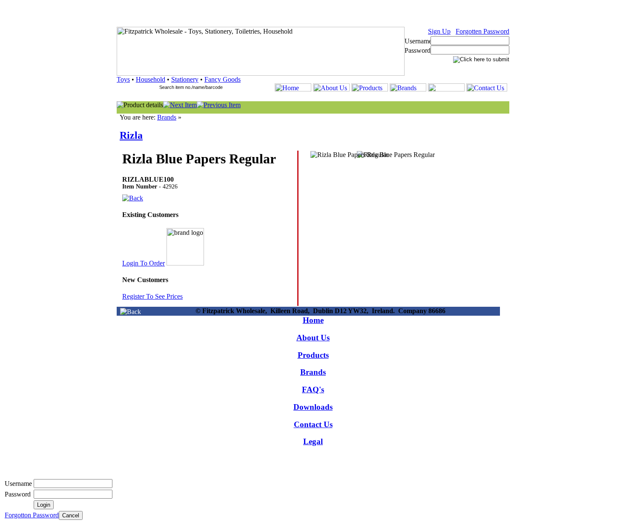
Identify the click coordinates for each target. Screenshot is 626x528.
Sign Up (439, 31)
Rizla (131, 135)
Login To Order (143, 263)
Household (150, 79)
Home (313, 320)
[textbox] (194, 87)
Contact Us (313, 424)
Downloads (313, 406)
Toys (123, 79)
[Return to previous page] (130, 311)
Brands (166, 117)
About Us (313, 337)
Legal (313, 441)
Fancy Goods (222, 79)
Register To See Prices (152, 296)
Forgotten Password (482, 31)
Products (313, 355)
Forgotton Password (32, 515)
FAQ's (313, 389)
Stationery (184, 79)
